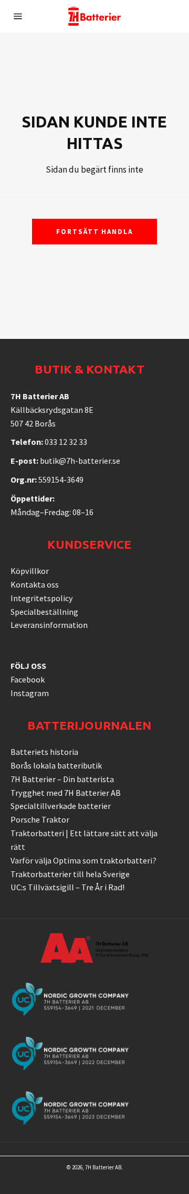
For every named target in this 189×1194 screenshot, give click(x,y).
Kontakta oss (34, 584)
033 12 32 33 (66, 441)
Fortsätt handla (94, 231)
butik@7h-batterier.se (80, 460)
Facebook (27, 679)
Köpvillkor (29, 571)
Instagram (29, 693)
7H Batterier (99, 1167)
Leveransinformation (49, 625)
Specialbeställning (44, 611)
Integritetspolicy (41, 598)
